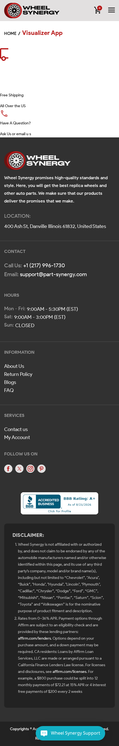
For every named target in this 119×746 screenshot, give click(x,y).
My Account (17, 437)
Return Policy (18, 374)
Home (10, 33)
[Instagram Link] (30, 469)
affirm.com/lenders (34, 638)
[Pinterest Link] (41, 469)
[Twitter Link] (19, 469)
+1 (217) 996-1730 (44, 265)
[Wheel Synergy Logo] (37, 162)
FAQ (9, 390)
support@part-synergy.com (53, 274)
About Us (14, 366)
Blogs (10, 382)
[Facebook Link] (8, 469)
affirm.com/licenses (69, 671)
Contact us (16, 429)
